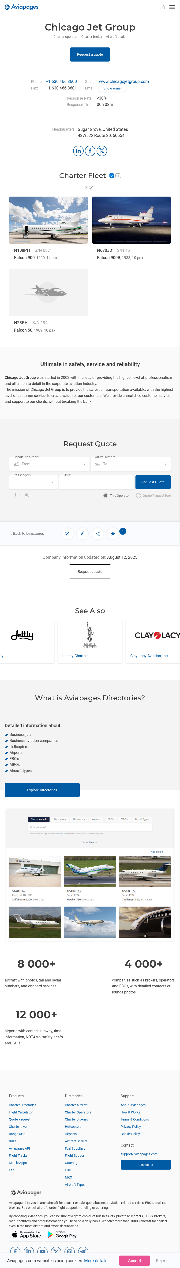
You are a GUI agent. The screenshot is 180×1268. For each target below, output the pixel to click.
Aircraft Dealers (76, 1141)
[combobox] (49, 464)
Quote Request (19, 1119)
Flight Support (75, 1155)
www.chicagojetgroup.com (124, 81)
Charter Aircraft (76, 1105)
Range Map (17, 1134)
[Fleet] (67, 533)
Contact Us (146, 1165)
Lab (12, 1170)
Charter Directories (22, 1105)
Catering (71, 1163)
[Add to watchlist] (113, 533)
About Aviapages (133, 1105)
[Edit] (82, 533)
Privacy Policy (131, 1126)
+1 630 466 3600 (61, 81)
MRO (68, 1177)
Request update (90, 572)
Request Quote (153, 482)
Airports (71, 1134)
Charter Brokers (76, 1119)
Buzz (12, 1141)
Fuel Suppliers (75, 1148)
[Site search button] (163, 7)
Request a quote (90, 54)
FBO (68, 1170)
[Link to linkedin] (78, 151)
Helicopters (73, 1126)
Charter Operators (78, 1112)
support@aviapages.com (139, 1154)
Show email (112, 88)
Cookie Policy (130, 1134)
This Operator (120, 495)
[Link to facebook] (90, 151)
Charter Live (17, 1126)
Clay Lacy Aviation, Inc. (81, 656)
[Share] (98, 533)
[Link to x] (102, 151)
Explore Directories (42, 790)
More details (95, 1260)
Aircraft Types (75, 1185)
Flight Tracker (19, 1155)
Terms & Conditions (135, 1119)
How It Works (130, 1112)
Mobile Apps (18, 1163)
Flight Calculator (21, 1112)
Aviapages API (19, 1148)
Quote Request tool (157, 495)
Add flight (26, 495)
